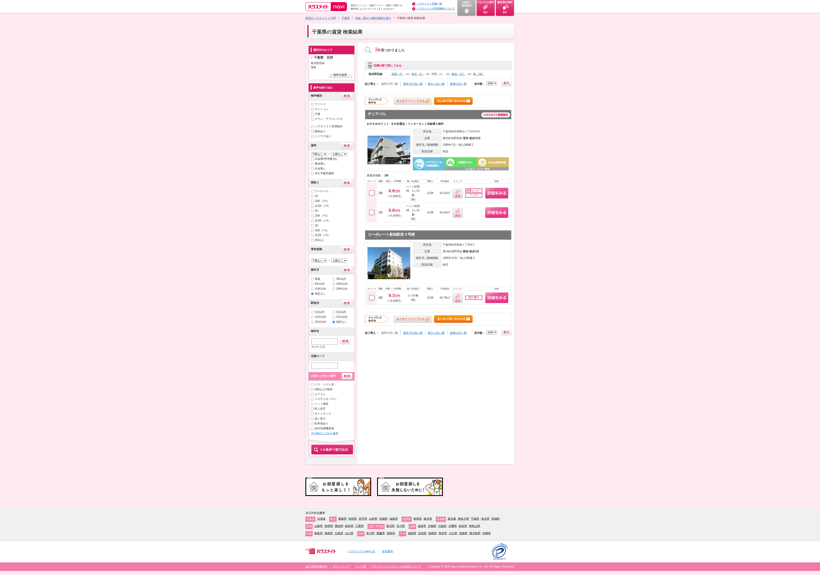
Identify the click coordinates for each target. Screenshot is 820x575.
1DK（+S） (322, 200)
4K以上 (319, 240)
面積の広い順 (458, 83)
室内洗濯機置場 (324, 428)
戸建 (317, 114)
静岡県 (329, 526)
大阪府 (442, 526)
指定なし (320, 293)
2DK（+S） (322, 215)
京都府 (432, 526)
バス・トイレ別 (324, 384)
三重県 (359, 526)
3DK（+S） (322, 230)
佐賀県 (422, 533)
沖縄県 (486, 533)
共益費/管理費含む (326, 158)
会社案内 (387, 551)
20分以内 (320, 321)
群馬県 (417, 518)
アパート (320, 104)
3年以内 (341, 278)
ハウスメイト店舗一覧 (429, 3)
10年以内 (341, 283)
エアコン (320, 394)
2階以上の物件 (324, 389)
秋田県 (352, 518)
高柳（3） (397, 74)
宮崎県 (463, 533)
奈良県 (463, 526)
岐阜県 (349, 526)
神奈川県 (463, 518)
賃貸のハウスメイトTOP (320, 18)
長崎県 (432, 533)
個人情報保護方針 (316, 566)
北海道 (321, 518)
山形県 (373, 518)
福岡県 (412, 533)
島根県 (329, 533)
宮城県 (383, 518)
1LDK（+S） (323, 205)
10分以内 (320, 316)
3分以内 (320, 312)
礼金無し (320, 168)
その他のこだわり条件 (324, 433)
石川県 (401, 526)
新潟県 (390, 526)
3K (316, 225)
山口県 (349, 533)
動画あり (320, 131)
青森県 (342, 518)
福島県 (394, 518)
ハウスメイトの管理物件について (435, 8)
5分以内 (341, 312)
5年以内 (320, 283)
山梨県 (318, 526)
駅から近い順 (436, 83)
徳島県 (391, 533)
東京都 (452, 518)
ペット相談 (321, 403)
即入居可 (320, 408)
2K (316, 210)
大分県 (453, 533)
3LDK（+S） (323, 235)
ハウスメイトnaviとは (361, 551)
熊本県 (443, 533)
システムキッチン (326, 398)
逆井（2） (417, 74)
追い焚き (320, 418)
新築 (317, 278)
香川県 (370, 533)
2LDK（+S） (323, 220)
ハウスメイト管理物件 (329, 126)
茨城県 (495, 518)
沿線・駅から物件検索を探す (373, 18)
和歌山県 (474, 526)
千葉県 (345, 18)
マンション (322, 109)
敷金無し (320, 163)
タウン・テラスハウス (329, 118)
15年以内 (320, 288)
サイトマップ (341, 566)
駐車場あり (321, 423)
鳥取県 (318, 533)
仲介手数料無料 (324, 173)
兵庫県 (452, 526)
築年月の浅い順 (413, 83)
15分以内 (341, 316)
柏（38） (479, 74)
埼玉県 (485, 518)
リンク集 (360, 566)
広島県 (339, 533)
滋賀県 (422, 526)
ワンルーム (322, 191)
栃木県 (428, 518)
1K (316, 196)
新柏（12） (459, 74)
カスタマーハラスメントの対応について (396, 566)
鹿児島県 (474, 533)
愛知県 (339, 526)
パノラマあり (323, 136)
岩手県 (363, 518)
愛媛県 (380, 533)
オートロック (323, 413)
